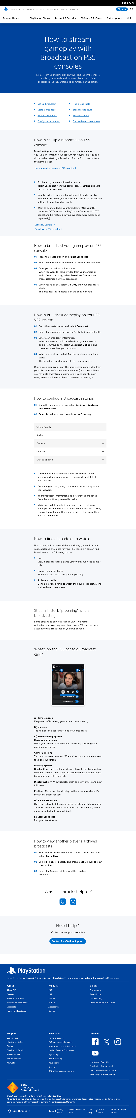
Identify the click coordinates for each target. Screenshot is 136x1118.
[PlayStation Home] (6, 9)
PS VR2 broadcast (47, 115)
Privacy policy (60, 1111)
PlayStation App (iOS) (99, 1062)
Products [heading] (53, 985)
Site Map (90, 1111)
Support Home (11, 18)
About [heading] (10, 985)
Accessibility (95, 994)
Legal (51, 1111)
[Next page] (129, 18)
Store (12, 9)
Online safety (96, 998)
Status (10, 1046)
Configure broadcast (49, 121)
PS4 (50, 994)
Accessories (51, 9)
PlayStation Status (40, 18)
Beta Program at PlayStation (102, 1074)
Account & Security (65, 18)
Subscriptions (114, 18)
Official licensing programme (61, 1071)
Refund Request (14, 1058)
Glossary (52, 1066)
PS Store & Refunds (91, 18)
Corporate (11, 1006)
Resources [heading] (54, 1033)
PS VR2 (51, 998)
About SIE (11, 990)
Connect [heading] (94, 1033)
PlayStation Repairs (16, 1050)
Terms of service (56, 1037)
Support (72, 9)
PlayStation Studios (16, 998)
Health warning (55, 1058)
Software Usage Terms (118, 1111)
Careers (10, 994)
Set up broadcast (47, 103)
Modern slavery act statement (62, 1046)
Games (29, 9)
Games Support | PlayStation (50, 977)
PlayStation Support (25, 977)
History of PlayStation (16, 1010)
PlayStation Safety (15, 1042)
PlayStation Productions (18, 1002)
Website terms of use (77, 1111)
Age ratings (53, 1054)
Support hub (12, 1037)
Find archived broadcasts (86, 121)
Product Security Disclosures (61, 1050)
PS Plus (39, 9)
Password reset (14, 1054)
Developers (53, 1062)
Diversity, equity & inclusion (102, 1002)
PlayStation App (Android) (101, 1066)
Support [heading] (11, 1033)
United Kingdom (20, 1111)
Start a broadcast (47, 109)
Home (9, 977)
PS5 (20, 9)
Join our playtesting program (103, 1070)
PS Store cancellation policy (60, 1042)
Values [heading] (94, 985)
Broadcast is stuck (82, 109)
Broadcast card (81, 115)
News (63, 9)
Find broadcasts (81, 103)
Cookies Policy (101, 1111)
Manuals (11, 1062)
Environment (95, 990)
